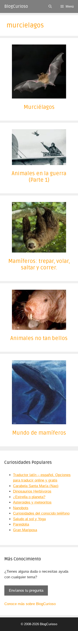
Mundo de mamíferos (39, 433)
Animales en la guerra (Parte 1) (39, 176)
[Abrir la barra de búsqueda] (50, 6)
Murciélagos (39, 107)
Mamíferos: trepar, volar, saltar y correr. (39, 264)
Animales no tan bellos (39, 338)
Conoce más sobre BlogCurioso (30, 604)
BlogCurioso (16, 6)
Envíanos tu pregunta (26, 590)
